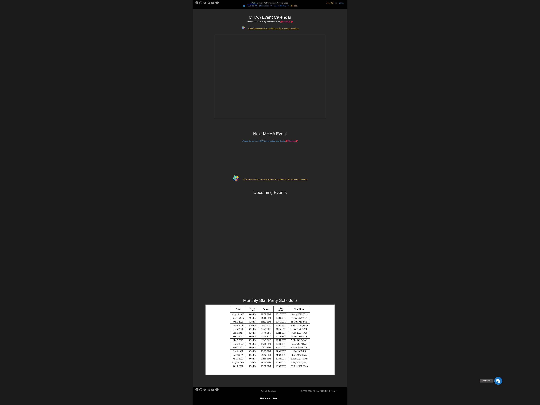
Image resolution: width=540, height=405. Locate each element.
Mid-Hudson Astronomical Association (269, 3)
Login (341, 3)
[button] (498, 381)
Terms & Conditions (268, 391)
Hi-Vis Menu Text (268, 398)
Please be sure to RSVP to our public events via (268, 141)
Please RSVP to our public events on (268, 22)
